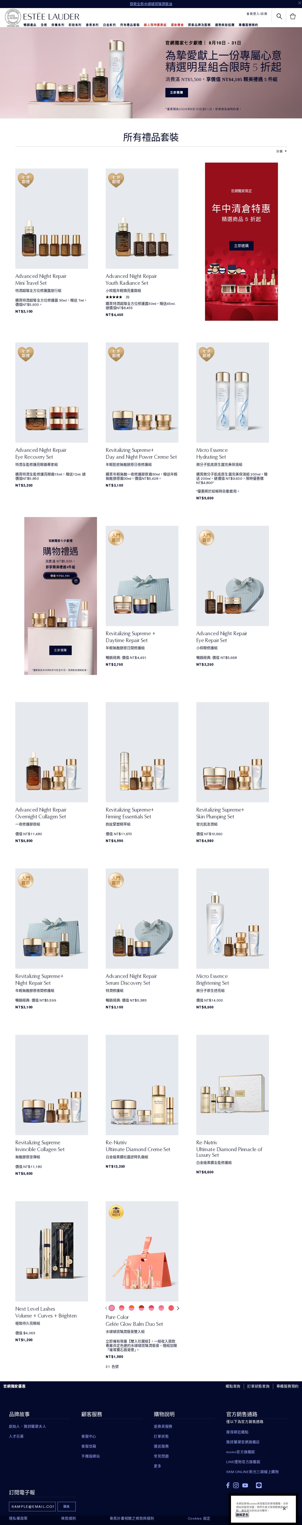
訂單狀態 (161, 1436)
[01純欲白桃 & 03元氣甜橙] (131, 1308)
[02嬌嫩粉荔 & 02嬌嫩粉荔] (171, 1308)
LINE (259, 1485)
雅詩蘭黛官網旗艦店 (243, 1442)
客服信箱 (88, 1446)
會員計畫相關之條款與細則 (132, 1518)
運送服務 (161, 1446)
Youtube (245, 1485)
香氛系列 (92, 25)
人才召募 (16, 1436)
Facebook (228, 1485)
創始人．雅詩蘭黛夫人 (27, 1426)
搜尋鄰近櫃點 (237, 1432)
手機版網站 (90, 1456)
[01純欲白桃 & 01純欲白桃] (111, 1308)
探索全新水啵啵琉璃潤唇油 (151, 4)
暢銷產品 (30, 25)
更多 (157, 1466)
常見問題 (161, 1456)
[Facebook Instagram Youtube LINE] (256, 1483)
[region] (263, 1509)
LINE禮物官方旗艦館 (243, 1462)
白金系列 (109, 25)
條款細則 (68, 1518)
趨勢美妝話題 (225, 25)
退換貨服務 (163, 1426)
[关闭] (284, 1508)
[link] (51, 218)
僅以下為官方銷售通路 (252, 1442)
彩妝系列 (75, 25)
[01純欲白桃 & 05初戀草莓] (151, 1308)
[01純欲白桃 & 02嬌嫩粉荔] (121, 1308)
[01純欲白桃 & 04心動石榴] (141, 1308)
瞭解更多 (242, 1515)
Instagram (236, 1485)
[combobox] (280, 151)
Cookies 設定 (199, 1518)
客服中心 (88, 1436)
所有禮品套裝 (130, 25)
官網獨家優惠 (14, 1386)
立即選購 (176, 93)
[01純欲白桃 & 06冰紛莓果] (161, 1308)
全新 (44, 25)
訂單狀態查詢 (258, 1386)
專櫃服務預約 (248, 25)
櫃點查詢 (233, 1386)
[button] (286, 151)
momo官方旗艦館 (240, 1452)
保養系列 (57, 25)
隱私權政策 (18, 1518)
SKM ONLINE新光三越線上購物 (252, 1471)
